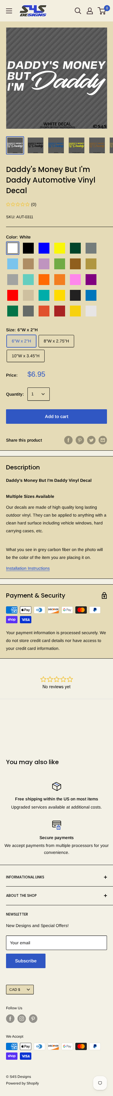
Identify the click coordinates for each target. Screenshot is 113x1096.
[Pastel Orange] (59, 279)
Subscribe (25, 960)
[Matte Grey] (28, 311)
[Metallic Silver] (12, 279)
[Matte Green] (12, 311)
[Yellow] (59, 295)
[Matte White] (91, 311)
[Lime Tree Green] (59, 263)
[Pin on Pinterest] (80, 440)
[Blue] (44, 248)
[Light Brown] (28, 263)
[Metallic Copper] (75, 263)
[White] (12, 248)
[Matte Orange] (44, 311)
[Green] (75, 248)
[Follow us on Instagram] (21, 1018)
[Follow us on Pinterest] (33, 1018)
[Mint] (28, 279)
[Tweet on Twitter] (91, 440)
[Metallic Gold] (91, 263)
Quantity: (15, 394)
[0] (102, 11)
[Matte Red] (59, 311)
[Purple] (91, 279)
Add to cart (56, 416)
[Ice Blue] (12, 263)
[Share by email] (103, 440)
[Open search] (78, 11)
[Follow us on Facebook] (10, 1018)
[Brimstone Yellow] (59, 248)
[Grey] (91, 248)
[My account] (90, 11)
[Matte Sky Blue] (91, 295)
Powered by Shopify (22, 1083)
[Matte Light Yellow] (75, 311)
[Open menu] (9, 10)
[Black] (28, 248)
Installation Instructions (28, 568)
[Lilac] (44, 263)
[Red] (12, 295)
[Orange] (44, 279)
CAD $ (14, 989)
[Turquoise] (44, 295)
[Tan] (28, 295)
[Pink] (75, 279)
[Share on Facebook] (68, 440)
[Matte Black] (75, 295)
